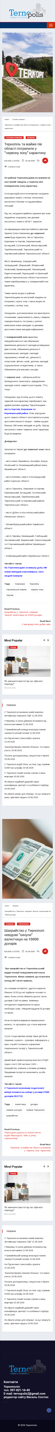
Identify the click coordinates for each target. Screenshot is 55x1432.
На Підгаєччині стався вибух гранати (22, 738)
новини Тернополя (35, 1110)
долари (34, 1104)
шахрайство (12, 1115)
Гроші (13, 647)
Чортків (9, 595)
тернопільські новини (16, 589)
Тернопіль (34, 584)
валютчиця (20, 1104)
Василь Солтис (12, 161)
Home (7, 119)
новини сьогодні (14, 1110)
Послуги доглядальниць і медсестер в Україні (26, 755)
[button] (45, 642)
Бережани (20, 584)
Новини (31, 138)
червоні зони (37, 589)
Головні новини (18, 119)
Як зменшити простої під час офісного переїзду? (23, 683)
